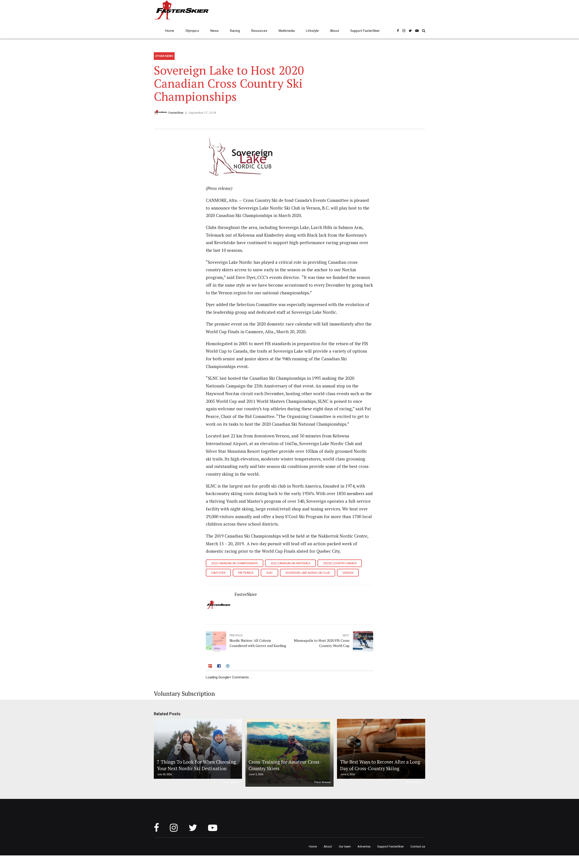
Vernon (347, 572)
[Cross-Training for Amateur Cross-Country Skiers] (289, 753)
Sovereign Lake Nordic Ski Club (307, 572)
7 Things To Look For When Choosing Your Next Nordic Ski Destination (196, 765)
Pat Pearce (246, 572)
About (334, 31)
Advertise (364, 846)
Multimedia (287, 31)
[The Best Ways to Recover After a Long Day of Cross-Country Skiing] (380, 749)
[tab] (210, 667)
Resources (259, 31)
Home (169, 31)
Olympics (192, 31)
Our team (345, 846)
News (214, 31)
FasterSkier (175, 112)
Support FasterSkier (365, 31)
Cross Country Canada (339, 563)
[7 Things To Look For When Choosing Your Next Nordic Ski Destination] (197, 749)
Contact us (418, 846)
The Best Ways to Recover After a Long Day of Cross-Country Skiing (380, 765)
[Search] (423, 30)
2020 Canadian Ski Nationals (290, 563)
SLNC (269, 572)
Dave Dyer (218, 572)
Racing (235, 31)
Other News (164, 56)
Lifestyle (312, 31)
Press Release (231, 782)
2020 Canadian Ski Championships (234, 563)
